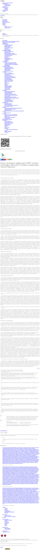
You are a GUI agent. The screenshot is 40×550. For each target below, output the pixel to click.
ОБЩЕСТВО (4, 120)
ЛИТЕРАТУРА (5, 102)
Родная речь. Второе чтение (9, 76)
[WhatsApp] (11, 159)
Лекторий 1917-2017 (6, 531)
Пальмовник (7, 59)
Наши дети (6, 132)
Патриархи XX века (8, 93)
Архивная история (8, 78)
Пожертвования (7, 4)
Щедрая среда (7, 116)
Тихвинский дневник (8, 55)
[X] (2, 159)
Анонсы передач (7, 515)
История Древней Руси (9, 92)
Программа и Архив (6, 22)
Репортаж (6, 128)
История (6, 523)
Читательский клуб (8, 103)
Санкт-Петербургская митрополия (11, 54)
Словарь (6, 84)
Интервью (6, 9)
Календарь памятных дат (9, 99)
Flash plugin (2, 15)
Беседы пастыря (7, 56)
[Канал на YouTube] (5, 536)
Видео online (4, 20)
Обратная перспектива (9, 81)
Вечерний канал (7, 123)
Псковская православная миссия (10, 96)
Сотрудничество (7, 5)
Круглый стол (7, 127)
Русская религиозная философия (10, 62)
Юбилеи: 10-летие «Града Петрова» (11, 115)
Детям (6, 524)
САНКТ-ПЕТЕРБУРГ (6, 66)
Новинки (6, 8)
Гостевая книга (5, 10)
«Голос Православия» (8, 26)
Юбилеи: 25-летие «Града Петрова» (8, 42)
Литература (7, 521)
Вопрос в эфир (5, 21)
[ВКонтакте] (1, 159)
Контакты (4, 11)
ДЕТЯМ (3, 111)
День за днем (4, 34)
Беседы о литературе (8, 72)
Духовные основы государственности (11, 64)
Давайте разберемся (8, 131)
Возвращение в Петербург (9, 68)
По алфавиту (4, 43)
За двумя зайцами (8, 87)
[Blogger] (7, 159)
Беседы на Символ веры (9, 51)
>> (8, 371)
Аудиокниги (7, 522)
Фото (5, 25)
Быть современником (8, 79)
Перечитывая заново (8, 104)
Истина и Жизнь (7, 49)
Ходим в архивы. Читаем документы (11, 95)
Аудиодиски (4, 6)
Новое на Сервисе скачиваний (10, 516)
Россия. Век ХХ (7, 98)
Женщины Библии (8, 45)
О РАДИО (4, 113)
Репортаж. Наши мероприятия (12, 129)
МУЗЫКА (4, 107)
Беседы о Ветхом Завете (9, 47)
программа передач (3, 430)
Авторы (3, 23)
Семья (6, 126)
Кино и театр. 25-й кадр (9, 80)
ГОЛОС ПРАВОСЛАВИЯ (7, 119)
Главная (3, 33)
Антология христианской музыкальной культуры (13, 108)
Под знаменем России (8, 100)
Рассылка (4, 517)
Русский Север (7, 74)
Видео (6, 525)
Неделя (6, 130)
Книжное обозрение (8, 86)
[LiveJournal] (4, 159)
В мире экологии (8, 124)
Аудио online (4, 19)
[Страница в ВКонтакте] (2, 536)
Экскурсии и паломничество (7, 2)
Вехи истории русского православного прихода (10, 41)
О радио (6, 508)
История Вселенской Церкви (10, 91)
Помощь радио (5, 3)
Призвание (6, 125)
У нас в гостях (7, 88)
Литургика (6, 48)
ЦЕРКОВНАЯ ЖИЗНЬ (6, 50)
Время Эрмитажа (8, 69)
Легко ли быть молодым (9, 122)
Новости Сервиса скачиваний (10, 117)
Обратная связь (7, 118)
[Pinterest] (5, 159)
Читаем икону (7, 65)
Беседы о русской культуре (9, 73)
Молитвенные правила (9, 58)
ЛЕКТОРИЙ (4, 61)
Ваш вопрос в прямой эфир (9, 511)
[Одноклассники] (8, 159)
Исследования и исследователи (10, 77)
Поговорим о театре (8, 75)
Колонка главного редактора (10, 53)
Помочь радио (2, 160)
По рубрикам (4, 40)
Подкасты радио (5, 7)
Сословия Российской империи (10, 94)
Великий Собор (7, 52)
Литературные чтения (8, 106)
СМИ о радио (7, 27)
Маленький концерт (8, 109)
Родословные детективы (9, 101)
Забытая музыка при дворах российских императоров (14, 110)
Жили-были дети (8, 112)
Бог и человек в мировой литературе (11, 105)
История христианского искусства (11, 63)
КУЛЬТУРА (4, 71)
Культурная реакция (8, 85)
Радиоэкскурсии (7, 89)
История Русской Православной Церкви (12, 97)
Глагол (6, 82)
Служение (6, 60)
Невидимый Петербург (9, 67)
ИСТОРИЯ (4, 90)
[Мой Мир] (9, 159)
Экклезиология (7, 46)
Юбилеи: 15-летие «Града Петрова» (11, 114)
